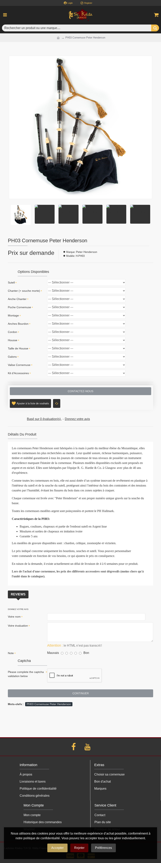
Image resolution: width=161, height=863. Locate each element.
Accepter (57, 847)
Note (11, 653)
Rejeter (79, 847)
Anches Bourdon (18, 323)
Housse (12, 340)
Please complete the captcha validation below (26, 674)
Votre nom (14, 616)
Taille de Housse (18, 348)
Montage (13, 315)
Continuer (80, 693)
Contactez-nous (80, 391)
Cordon (12, 332)
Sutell (11, 282)
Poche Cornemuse (19, 307)
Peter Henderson (86, 251)
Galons (12, 356)
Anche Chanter (17, 299)
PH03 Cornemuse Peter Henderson (49, 704)
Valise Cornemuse (19, 364)
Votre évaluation (18, 625)
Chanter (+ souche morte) (24, 290)
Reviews (18, 594)
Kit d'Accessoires (18, 373)
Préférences (103, 847)
